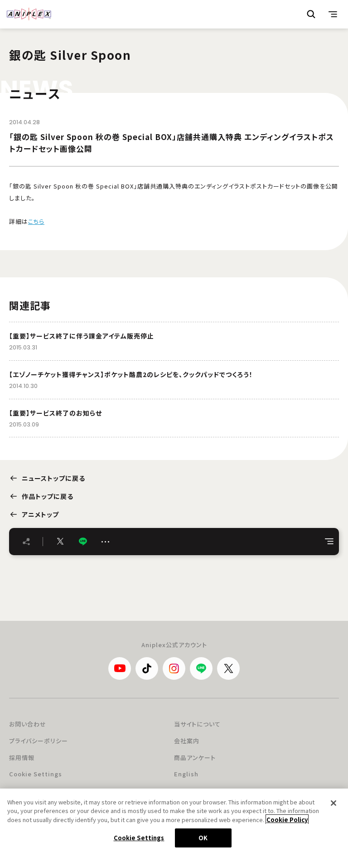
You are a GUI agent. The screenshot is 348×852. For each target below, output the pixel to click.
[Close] (333, 803)
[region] (174, 820)
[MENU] (333, 14)
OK (203, 837)
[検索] (311, 14)
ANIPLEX (29, 14)
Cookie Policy (287, 819)
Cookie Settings (35, 774)
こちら (36, 221)
